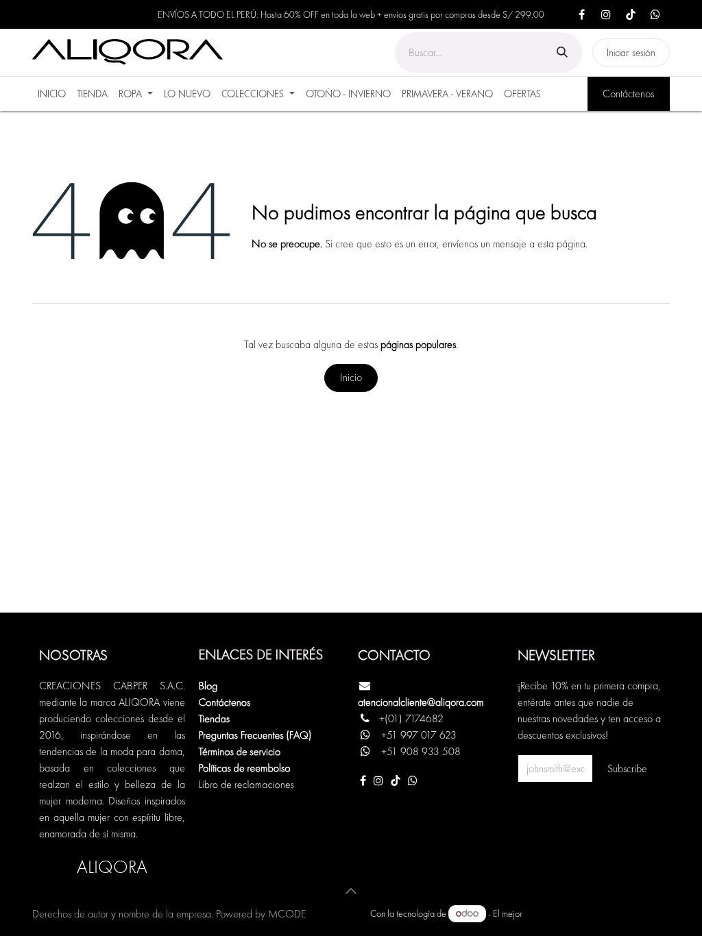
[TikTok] (631, 14)
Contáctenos (628, 93)
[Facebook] (581, 14)
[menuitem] (51, 94)
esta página (561, 243)
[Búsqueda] (562, 52)
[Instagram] (606, 14)
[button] (351, 890)
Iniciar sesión (631, 52)
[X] (655, 14)
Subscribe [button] (627, 768)
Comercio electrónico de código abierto (597, 913)
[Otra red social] (412, 780)
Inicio (351, 377)
